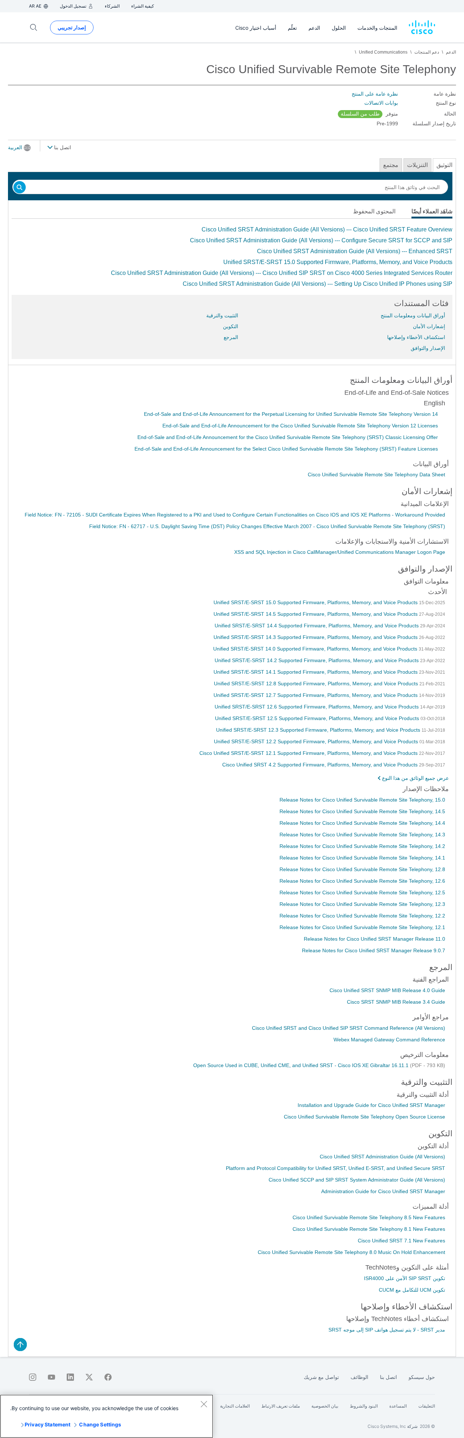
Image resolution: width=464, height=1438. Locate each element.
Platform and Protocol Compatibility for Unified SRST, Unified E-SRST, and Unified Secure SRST (335, 1168)
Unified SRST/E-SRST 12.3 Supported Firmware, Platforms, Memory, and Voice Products (319, 730)
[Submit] (19, 188)
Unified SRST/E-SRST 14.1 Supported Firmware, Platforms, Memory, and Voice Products (316, 672)
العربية (15, 147)
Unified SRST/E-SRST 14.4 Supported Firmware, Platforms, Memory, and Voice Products (317, 625)
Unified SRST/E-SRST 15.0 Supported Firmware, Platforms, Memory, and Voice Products (337, 262)
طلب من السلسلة (360, 114)
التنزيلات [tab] (417, 165)
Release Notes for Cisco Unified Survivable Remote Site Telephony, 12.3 (362, 904)
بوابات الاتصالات (381, 103)
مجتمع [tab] (390, 165)
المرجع (231, 337)
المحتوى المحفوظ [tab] (374, 211)
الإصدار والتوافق (428, 348)
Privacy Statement (47, 1424)
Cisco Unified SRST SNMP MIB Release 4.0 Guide (387, 990)
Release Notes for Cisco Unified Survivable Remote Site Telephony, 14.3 (362, 834)
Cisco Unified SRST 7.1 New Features (401, 1240)
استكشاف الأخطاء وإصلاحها (416, 337)
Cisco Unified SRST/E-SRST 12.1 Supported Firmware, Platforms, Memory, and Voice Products (309, 753)
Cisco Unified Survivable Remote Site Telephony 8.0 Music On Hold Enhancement (351, 1252)
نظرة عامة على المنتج (375, 94)
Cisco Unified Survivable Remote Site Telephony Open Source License (364, 1117)
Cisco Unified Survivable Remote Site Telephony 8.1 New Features (369, 1229)
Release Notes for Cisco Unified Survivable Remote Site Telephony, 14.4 (362, 823)
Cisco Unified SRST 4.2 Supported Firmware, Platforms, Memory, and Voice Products (320, 765)
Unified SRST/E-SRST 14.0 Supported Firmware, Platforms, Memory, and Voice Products (316, 649)
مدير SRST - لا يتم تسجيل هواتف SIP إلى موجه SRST (386, 1330)
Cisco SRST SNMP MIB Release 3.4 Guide (396, 1002)
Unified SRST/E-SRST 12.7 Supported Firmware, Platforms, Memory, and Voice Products (316, 695)
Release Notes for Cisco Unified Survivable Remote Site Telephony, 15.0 (362, 800)
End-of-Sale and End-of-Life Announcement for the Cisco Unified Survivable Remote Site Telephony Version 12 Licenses (300, 426)
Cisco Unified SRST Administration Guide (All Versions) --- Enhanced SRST (354, 251)
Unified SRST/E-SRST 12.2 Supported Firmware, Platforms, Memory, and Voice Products (316, 741)
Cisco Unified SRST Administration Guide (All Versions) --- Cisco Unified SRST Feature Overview (327, 229)
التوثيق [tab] (444, 165)
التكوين (230, 326)
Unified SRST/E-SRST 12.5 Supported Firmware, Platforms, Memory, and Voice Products (317, 718)
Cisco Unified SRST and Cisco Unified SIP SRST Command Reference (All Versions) (348, 1028)
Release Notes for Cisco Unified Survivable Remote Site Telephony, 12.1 (362, 927)
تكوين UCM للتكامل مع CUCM (412, 1290)
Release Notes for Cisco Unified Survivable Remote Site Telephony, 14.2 (362, 846)
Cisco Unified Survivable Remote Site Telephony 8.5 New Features (369, 1217)
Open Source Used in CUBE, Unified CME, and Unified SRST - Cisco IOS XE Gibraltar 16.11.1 (301, 1065)
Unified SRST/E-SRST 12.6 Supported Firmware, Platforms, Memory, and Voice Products (317, 707)
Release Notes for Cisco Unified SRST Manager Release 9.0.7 (373, 950)
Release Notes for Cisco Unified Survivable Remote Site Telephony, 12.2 (362, 916)
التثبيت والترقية (222, 315)
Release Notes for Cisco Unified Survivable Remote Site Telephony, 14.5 (362, 811)
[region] (106, 1416)
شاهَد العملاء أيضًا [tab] (431, 211)
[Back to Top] (20, 1344)
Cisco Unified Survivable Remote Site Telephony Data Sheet (376, 474)
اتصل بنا (62, 147)
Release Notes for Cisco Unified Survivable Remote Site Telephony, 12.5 (362, 892)
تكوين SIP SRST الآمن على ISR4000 (404, 1278)
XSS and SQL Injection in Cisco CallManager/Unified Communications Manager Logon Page (339, 552)
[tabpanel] (232, 257)
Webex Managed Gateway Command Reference (389, 1039)
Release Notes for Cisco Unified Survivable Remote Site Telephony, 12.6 (362, 881)
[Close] (203, 1404)
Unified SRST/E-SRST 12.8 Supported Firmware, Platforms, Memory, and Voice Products (316, 683)
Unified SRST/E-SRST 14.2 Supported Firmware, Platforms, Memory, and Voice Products (317, 660)
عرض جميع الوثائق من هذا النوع (415, 778)
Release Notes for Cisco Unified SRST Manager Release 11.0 (374, 939)
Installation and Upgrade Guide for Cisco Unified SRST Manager (371, 1105)
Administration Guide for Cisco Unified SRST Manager (383, 1191)
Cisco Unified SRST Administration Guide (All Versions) (382, 1156)
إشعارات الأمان (429, 326)
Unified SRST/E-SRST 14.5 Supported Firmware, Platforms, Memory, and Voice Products (316, 614)
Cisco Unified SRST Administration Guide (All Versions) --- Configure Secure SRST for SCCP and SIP (321, 240)
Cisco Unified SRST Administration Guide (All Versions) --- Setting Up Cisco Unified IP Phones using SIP (317, 284)
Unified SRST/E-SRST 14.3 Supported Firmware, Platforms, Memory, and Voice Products (316, 637)
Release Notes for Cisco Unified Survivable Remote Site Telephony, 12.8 (362, 869)
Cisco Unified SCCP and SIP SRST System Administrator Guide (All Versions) (357, 1180)
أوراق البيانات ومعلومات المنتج (413, 315)
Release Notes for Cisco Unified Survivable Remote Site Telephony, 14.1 (362, 858)
